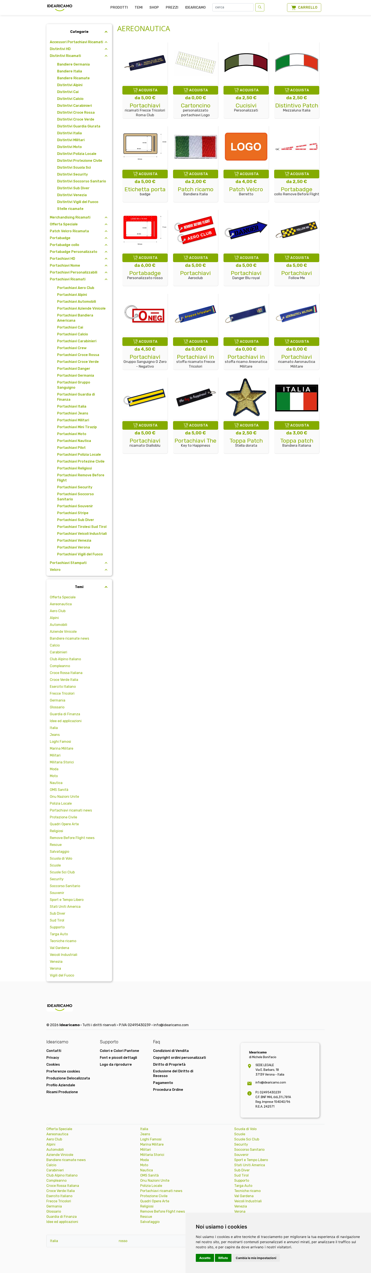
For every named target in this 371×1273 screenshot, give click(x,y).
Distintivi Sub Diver (73, 188)
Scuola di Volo (61, 858)
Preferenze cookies (63, 1071)
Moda (54, 769)
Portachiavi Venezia (74, 540)
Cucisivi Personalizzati (246, 107)
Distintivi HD (60, 49)
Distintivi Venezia (72, 195)
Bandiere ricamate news (69, 638)
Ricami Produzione (62, 1092)
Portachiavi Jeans (72, 413)
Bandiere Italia (69, 71)
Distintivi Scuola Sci (74, 167)
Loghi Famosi (60, 742)
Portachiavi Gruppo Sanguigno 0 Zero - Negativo (145, 361)
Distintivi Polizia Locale (76, 154)
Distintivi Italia (69, 133)
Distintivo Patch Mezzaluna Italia (296, 107)
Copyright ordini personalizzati (179, 1058)
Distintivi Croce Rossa (76, 112)
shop (154, 7)
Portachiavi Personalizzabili (73, 272)
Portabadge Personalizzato (73, 252)
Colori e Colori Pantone (119, 1051)
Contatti (53, 1051)
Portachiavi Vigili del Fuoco (80, 554)
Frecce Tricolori (62, 693)
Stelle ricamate (70, 209)
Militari (55, 755)
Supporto (57, 927)
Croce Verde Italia (64, 680)
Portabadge (60, 238)
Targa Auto (59, 934)
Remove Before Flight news (72, 838)
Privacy (52, 1058)
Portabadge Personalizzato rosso (145, 275)
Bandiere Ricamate (73, 78)
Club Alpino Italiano (65, 659)
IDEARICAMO (195, 7)
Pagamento (163, 1083)
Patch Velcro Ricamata (69, 231)
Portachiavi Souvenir (75, 506)
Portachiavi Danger (73, 369)
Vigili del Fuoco (62, 975)
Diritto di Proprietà (169, 1064)
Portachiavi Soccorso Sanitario (75, 496)
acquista (148, 90)
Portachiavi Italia (71, 406)
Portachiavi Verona (73, 547)
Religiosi (56, 831)
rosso (123, 1241)
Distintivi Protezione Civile (79, 161)
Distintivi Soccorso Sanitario (81, 181)
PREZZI (172, 7)
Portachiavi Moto (71, 434)
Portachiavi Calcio (72, 334)
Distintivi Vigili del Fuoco (77, 202)
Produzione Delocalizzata (68, 1078)
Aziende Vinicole (63, 632)
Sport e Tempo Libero (67, 900)
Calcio (55, 645)
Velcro (55, 570)
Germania (57, 700)
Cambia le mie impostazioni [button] (256, 1258)
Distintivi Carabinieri (74, 106)
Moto (54, 776)
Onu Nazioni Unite (64, 797)
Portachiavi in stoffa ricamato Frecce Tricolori (195, 361)
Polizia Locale (61, 803)
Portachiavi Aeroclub (195, 275)
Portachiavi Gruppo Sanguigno (73, 385)
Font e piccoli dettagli (118, 1058)
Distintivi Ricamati (65, 56)
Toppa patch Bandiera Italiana (296, 443)
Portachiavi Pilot (71, 448)
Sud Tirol (57, 920)
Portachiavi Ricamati (67, 279)
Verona (55, 968)
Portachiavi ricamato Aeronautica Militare (296, 361)
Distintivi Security (72, 174)
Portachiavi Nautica (74, 441)
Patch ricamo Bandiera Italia (195, 191)
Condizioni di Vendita (171, 1051)
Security (57, 879)
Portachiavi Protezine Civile (81, 461)
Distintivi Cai (68, 92)
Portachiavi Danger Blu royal (246, 275)
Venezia (56, 962)
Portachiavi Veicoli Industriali (82, 534)
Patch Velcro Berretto (246, 191)
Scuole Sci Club (62, 872)
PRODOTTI (119, 7)
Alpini (54, 618)
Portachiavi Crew (72, 348)
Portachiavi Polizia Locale (79, 454)
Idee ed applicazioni (66, 721)
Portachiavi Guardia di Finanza (76, 397)
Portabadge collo (64, 245)
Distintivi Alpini (69, 85)
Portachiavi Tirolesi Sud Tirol (81, 527)
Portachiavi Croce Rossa (78, 355)
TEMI (139, 7)
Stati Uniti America (65, 907)
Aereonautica (61, 604)
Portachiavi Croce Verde (78, 362)
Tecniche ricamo (63, 941)
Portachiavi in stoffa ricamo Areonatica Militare (246, 361)
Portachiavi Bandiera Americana (75, 317)
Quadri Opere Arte (64, 824)
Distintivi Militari (71, 140)
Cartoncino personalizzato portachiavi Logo (195, 110)
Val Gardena (59, 948)
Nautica (56, 783)
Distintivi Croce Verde (75, 119)
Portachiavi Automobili (76, 302)
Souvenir (57, 893)
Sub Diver (57, 913)
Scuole (55, 865)
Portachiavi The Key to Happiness (195, 443)
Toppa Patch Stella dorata (246, 443)
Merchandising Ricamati (70, 217)
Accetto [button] (205, 1258)
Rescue (56, 845)
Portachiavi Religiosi (74, 468)
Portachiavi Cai (70, 327)
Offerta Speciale (64, 224)
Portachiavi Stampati (68, 563)
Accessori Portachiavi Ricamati (76, 42)
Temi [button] (79, 587)
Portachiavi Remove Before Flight (80, 477)
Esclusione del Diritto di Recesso (173, 1073)
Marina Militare (61, 748)
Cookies (53, 1064)
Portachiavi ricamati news (71, 810)
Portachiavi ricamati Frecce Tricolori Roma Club (145, 110)
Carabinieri (58, 652)
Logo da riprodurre (116, 1064)
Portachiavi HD (62, 259)
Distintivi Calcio (70, 99)
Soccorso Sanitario (65, 886)
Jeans (55, 735)
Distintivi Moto (69, 147)
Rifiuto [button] (223, 1258)
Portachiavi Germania (75, 375)
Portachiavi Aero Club (75, 288)
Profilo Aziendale (60, 1085)
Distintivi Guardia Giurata (78, 126)
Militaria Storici (62, 762)
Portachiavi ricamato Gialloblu (144, 443)
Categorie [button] (79, 32)
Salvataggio (59, 852)
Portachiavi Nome (65, 265)
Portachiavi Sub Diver (75, 520)
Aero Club (57, 611)
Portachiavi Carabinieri (76, 341)
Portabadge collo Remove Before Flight (296, 191)
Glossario (57, 707)
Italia (54, 728)
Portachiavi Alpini (72, 295)
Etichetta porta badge (145, 191)
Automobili (58, 625)
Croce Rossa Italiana (66, 673)
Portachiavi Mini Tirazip (77, 427)
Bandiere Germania (73, 64)
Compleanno (60, 666)
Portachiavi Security (74, 487)
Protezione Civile (63, 817)
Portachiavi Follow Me (296, 275)
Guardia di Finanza (65, 714)
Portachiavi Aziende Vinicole (81, 308)
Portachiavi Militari (73, 420)
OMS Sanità (59, 790)
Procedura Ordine (168, 1090)
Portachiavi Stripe (72, 513)
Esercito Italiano (63, 687)
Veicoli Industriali (63, 955)
